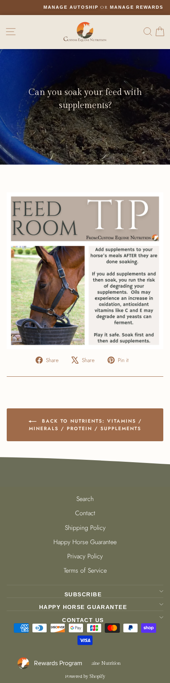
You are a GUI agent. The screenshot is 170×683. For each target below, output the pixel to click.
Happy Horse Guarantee (85, 541)
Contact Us (83, 620)
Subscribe (83, 594)
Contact (85, 513)
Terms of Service (85, 570)
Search (85, 498)
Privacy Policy (85, 556)
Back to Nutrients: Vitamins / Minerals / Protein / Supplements (85, 424)
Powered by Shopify (85, 676)
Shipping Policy (85, 527)
